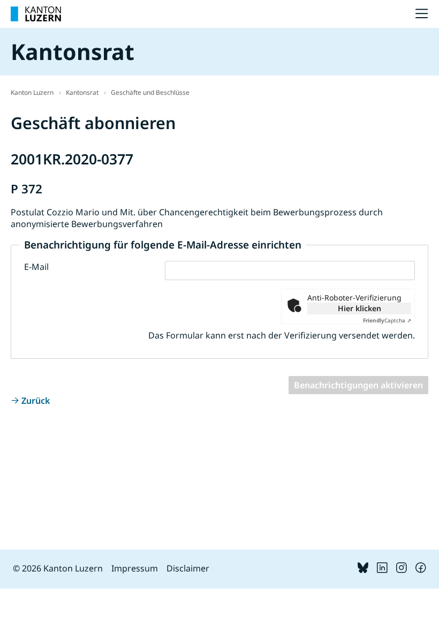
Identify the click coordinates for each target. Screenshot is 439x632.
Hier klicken (359, 308)
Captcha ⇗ (387, 320)
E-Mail (36, 267)
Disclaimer (187, 568)
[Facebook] (420, 570)
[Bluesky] (363, 570)
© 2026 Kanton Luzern (58, 568)
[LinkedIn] (382, 570)
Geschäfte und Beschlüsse (150, 92)
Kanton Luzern (32, 92)
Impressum (134, 568)
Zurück (35, 401)
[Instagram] (401, 570)
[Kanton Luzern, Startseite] (36, 13)
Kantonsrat (82, 92)
